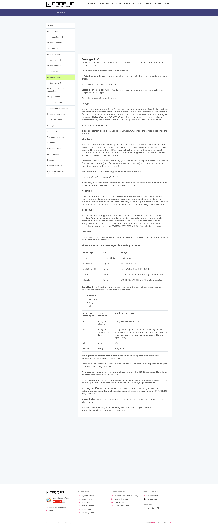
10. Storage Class (53, 154)
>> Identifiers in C (54, 60)
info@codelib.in (152, 496)
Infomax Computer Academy (126, 496)
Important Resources (57, 507)
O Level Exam (119, 502)
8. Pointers (51, 143)
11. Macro (50, 160)
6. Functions (52, 131)
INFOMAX (154, 523)
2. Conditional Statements (57, 108)
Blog (169, 3)
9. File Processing (54, 148)
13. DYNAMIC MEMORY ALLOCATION (55, 172)
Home (92, 3)
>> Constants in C (54, 66)
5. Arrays (50, 125)
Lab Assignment (88, 512)
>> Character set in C (55, 43)
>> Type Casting (53, 97)
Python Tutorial (88, 496)
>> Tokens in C (53, 48)
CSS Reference (88, 506)
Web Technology (125, 3)
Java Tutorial (87, 499)
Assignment (144, 3)
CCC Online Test (121, 499)
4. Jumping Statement (56, 120)
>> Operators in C (54, 83)
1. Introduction (52, 31)
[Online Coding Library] (61, 4)
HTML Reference (88, 509)
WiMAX (169, 523)
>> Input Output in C (55, 102)
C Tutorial (86, 502)
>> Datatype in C (54, 77)
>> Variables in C (53, 71)
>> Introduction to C (55, 37)
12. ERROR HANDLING (54, 166)
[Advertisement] (125, 38)
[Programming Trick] (55, 492)
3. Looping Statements (56, 114)
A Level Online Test (122, 506)
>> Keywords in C (54, 54)
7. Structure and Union (56, 137)
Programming (105, 3)
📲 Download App (150, 499)
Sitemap (68, 523)
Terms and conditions (54, 523)
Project (159, 3)
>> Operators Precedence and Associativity (59, 90)
